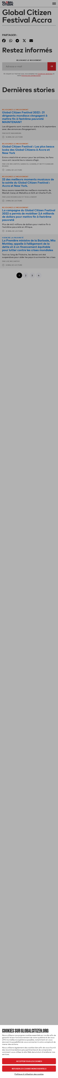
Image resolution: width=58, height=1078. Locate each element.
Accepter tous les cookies (29, 1061)
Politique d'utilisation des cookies (29, 1074)
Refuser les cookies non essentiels (29, 1068)
